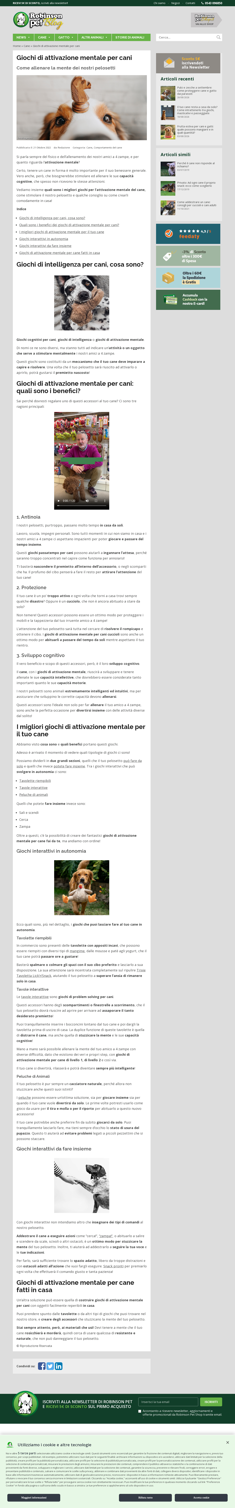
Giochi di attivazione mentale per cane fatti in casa (59, 253)
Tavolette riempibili (35, 780)
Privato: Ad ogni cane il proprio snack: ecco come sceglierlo (196, 184)
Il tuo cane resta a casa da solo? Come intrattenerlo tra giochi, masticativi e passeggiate (197, 110)
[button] (227, 1442)
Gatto (64, 37)
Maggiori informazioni (33, 1497)
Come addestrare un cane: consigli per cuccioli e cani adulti (196, 203)
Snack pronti (113, 1266)
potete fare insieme (69, 766)
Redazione (64, 147)
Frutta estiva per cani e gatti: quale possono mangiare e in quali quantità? (195, 129)
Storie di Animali (129, 37)
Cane (42, 37)
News (21, 37)
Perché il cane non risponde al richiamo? (196, 165)
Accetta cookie (201, 1497)
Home (17, 46)
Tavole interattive (33, 787)
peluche (24, 1097)
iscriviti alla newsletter (54, 3)
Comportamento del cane (108, 147)
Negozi (175, 3)
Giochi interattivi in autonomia (43, 239)
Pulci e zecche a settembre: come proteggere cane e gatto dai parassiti (196, 90)
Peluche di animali (33, 794)
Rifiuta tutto (145, 1497)
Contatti (190, 3)
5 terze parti (27, 1453)
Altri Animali (93, 37)
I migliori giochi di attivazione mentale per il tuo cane (61, 232)
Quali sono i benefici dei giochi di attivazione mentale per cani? (69, 225)
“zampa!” (106, 1236)
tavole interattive (35, 997)
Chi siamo (159, 3)
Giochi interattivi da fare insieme (45, 246)
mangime (77, 951)
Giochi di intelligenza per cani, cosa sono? (52, 218)
